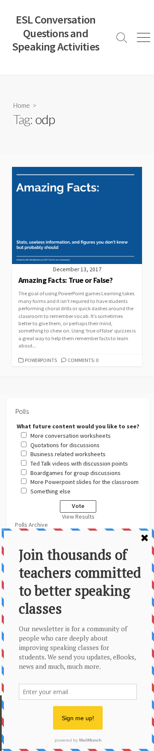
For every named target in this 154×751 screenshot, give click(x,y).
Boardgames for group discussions (75, 473)
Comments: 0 (83, 360)
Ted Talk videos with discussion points (79, 463)
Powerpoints (41, 360)
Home (21, 105)
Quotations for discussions (65, 445)
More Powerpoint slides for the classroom (84, 482)
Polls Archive (31, 524)
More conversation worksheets (70, 435)
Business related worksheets (68, 454)
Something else (50, 491)
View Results (78, 516)
